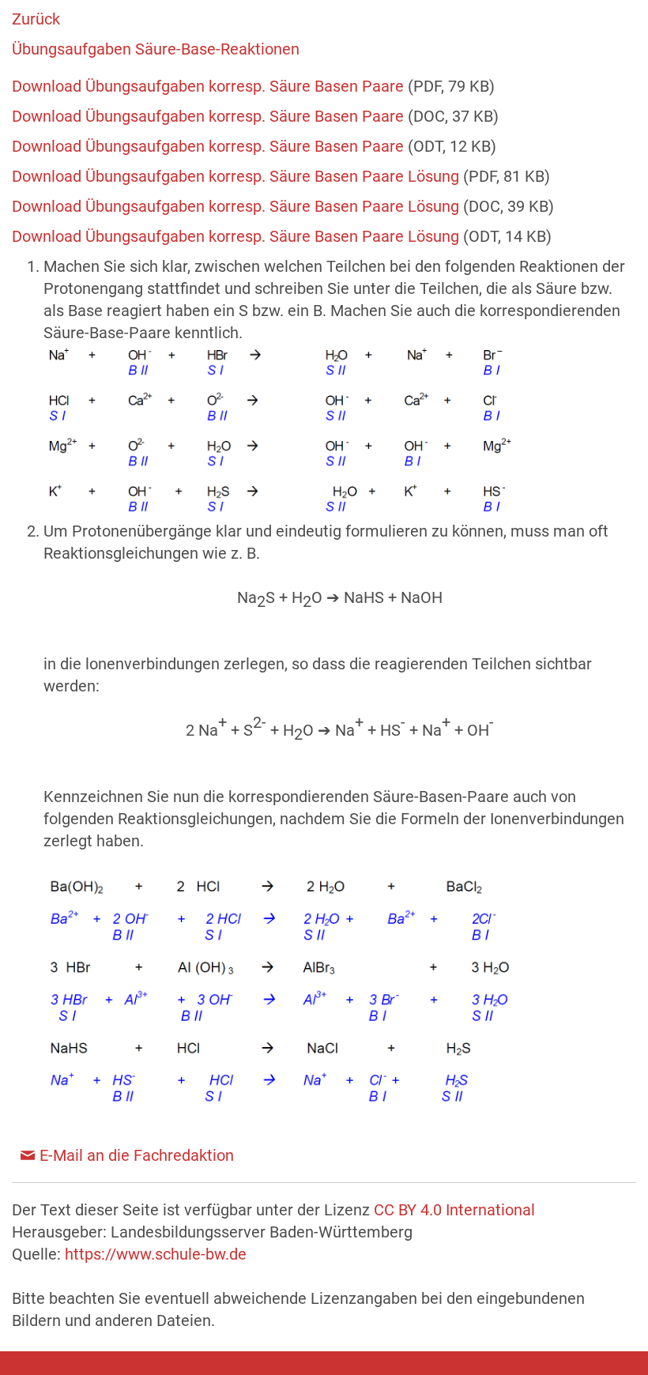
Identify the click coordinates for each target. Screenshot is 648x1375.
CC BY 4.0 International (454, 1209)
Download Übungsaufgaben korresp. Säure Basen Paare (210, 86)
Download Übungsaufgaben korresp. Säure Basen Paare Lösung (237, 176)
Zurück (36, 18)
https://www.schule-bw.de (156, 1254)
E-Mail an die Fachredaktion (137, 1155)
